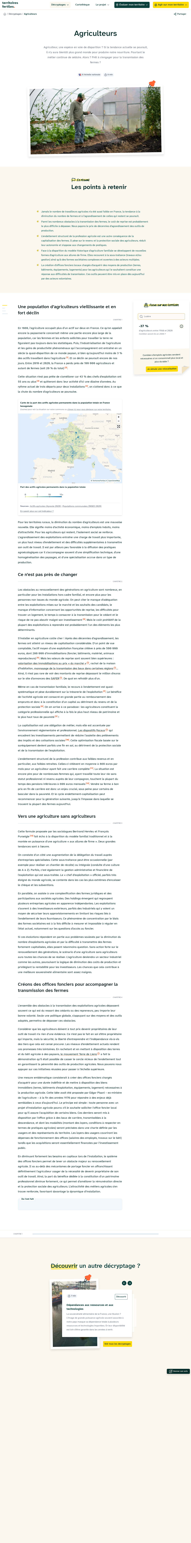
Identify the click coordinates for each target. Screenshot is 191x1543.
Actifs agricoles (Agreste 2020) (45, 506)
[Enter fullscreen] (119, 426)
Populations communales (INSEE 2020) (82, 506)
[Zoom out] (119, 421)
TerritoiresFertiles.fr (100, 481)
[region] (70, 448)
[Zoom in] (119, 417)
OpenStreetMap (114, 481)
